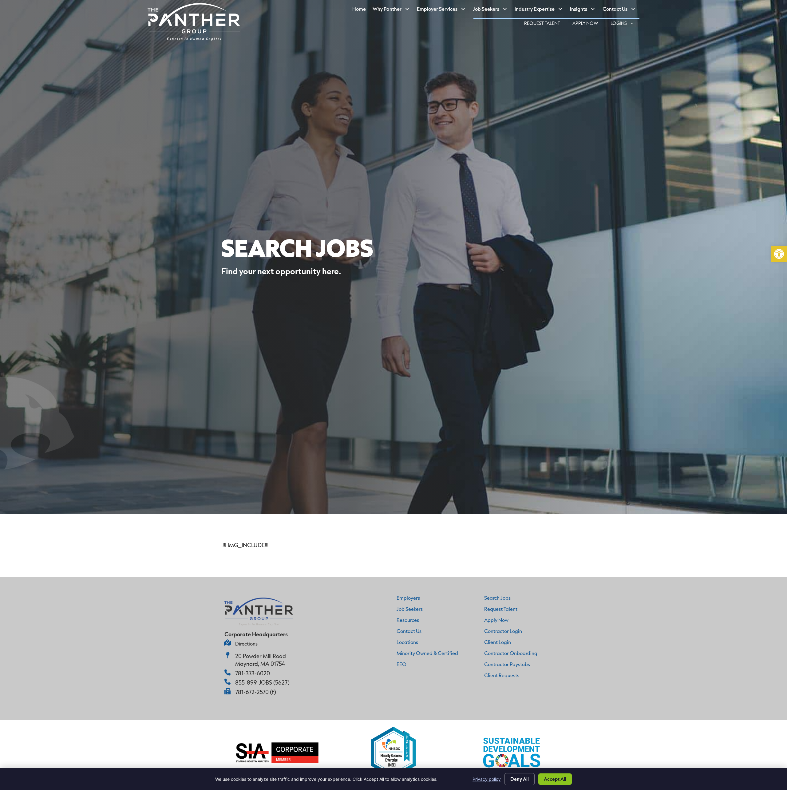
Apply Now (588, 24)
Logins (625, 24)
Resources (408, 620)
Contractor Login (503, 631)
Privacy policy (487, 779)
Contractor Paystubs (507, 664)
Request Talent (545, 24)
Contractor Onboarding (510, 653)
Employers (408, 597)
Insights (584, 10)
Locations (407, 642)
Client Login (497, 642)
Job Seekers (492, 10)
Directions (246, 643)
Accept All (555, 779)
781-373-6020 (252, 673)
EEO (401, 664)
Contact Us (621, 10)
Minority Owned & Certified (427, 653)
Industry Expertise (541, 10)
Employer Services (443, 10)
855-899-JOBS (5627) (262, 682)
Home (360, 10)
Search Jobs (497, 597)
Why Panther (393, 10)
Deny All (519, 779)
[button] (779, 254)
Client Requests (501, 675)
